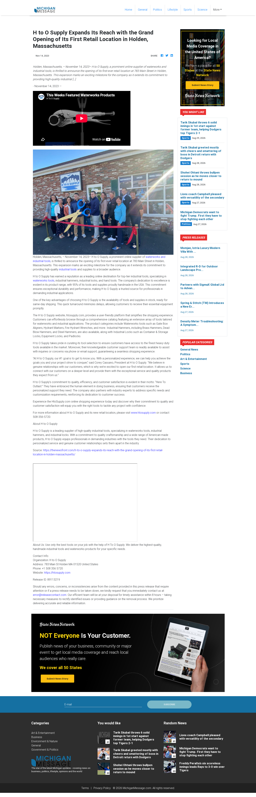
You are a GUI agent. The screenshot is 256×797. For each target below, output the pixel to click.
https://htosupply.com (57, 572)
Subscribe (169, 704)
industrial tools (68, 269)
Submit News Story (202, 85)
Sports (188, 9)
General (142, 9)
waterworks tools (43, 280)
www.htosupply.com (143, 412)
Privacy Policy (102, 788)
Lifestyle (173, 9)
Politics (157, 9)
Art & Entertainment (43, 733)
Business (36, 737)
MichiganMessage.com (137, 788)
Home (130, 9)
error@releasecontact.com (49, 595)
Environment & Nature (44, 741)
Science (202, 9)
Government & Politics (44, 749)
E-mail (68, 704)
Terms (85, 788)
